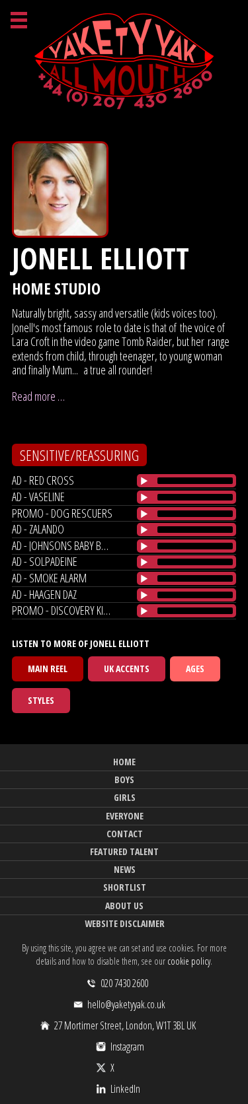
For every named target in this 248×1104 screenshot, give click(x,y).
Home (124, 761)
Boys (124, 779)
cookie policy (188, 961)
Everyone (125, 816)
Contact (124, 833)
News (125, 869)
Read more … (38, 396)
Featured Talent (124, 851)
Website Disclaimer (125, 923)
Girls (125, 797)
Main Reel (47, 668)
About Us (124, 905)
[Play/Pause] (144, 480)
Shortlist (124, 887)
